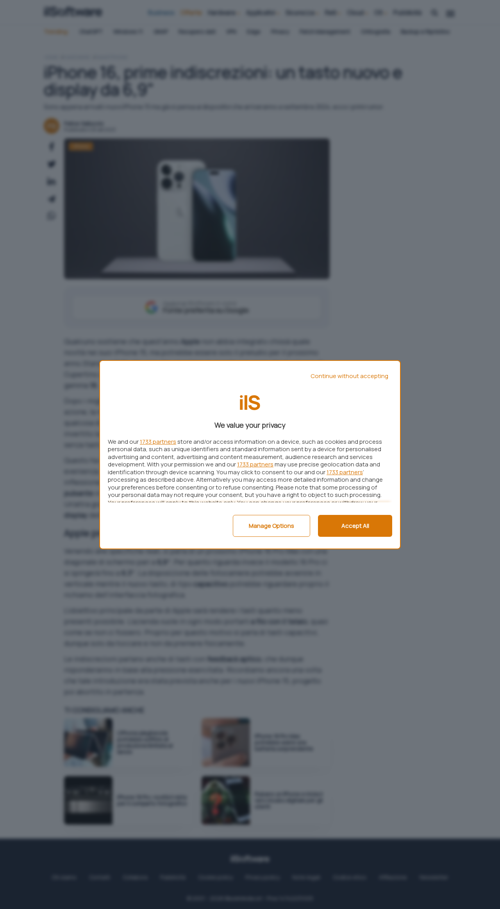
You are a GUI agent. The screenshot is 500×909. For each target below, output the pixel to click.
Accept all (355, 526)
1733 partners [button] (158, 441)
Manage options (271, 526)
